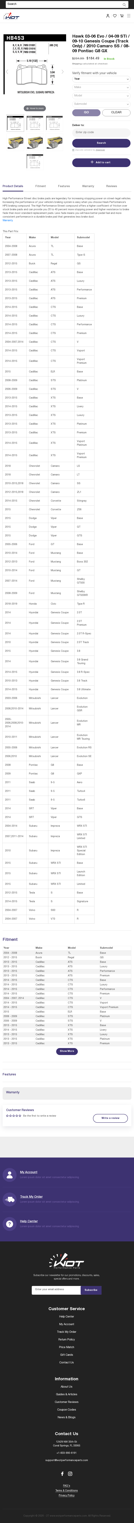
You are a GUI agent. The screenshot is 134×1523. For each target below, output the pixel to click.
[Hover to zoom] (34, 73)
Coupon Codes (66, 1410)
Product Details (13, 186)
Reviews (111, 186)
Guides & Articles (66, 1394)
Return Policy (66, 1340)
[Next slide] (62, 71)
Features (64, 186)
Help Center (29, 1221)
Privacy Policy (67, 1495)
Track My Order (31, 1197)
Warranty (88, 186)
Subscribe (91, 1290)
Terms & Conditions (66, 1491)
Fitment (40, 186)
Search (101, 143)
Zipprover (100, 150)
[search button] (124, 5)
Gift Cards (66, 1355)
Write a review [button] (110, 1118)
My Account (28, 1172)
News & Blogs (67, 1417)
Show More (67, 1051)
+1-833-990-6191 (67, 1453)
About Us (66, 1387)
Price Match (66, 1347)
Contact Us (66, 1362)
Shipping (77, 64)
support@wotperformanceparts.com (66, 1460)
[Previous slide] (6, 71)
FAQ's (66, 1486)
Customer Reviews (67, 1402)
